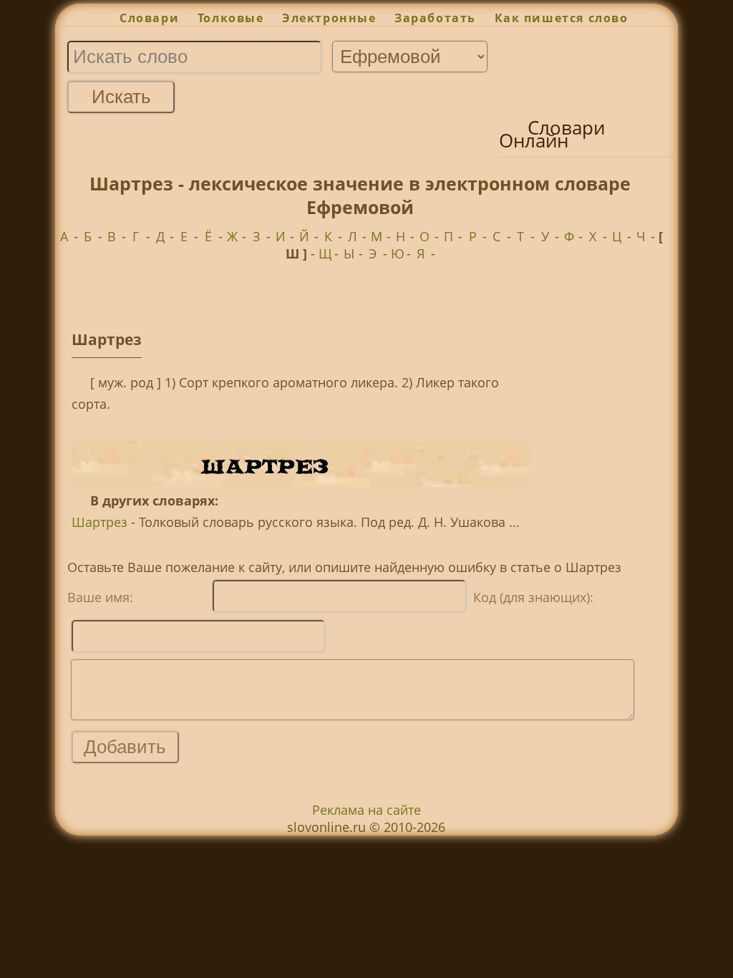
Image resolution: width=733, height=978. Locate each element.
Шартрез (99, 522)
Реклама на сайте (366, 809)
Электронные (329, 18)
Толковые (230, 18)
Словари (149, 18)
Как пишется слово (561, 18)
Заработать (435, 18)
